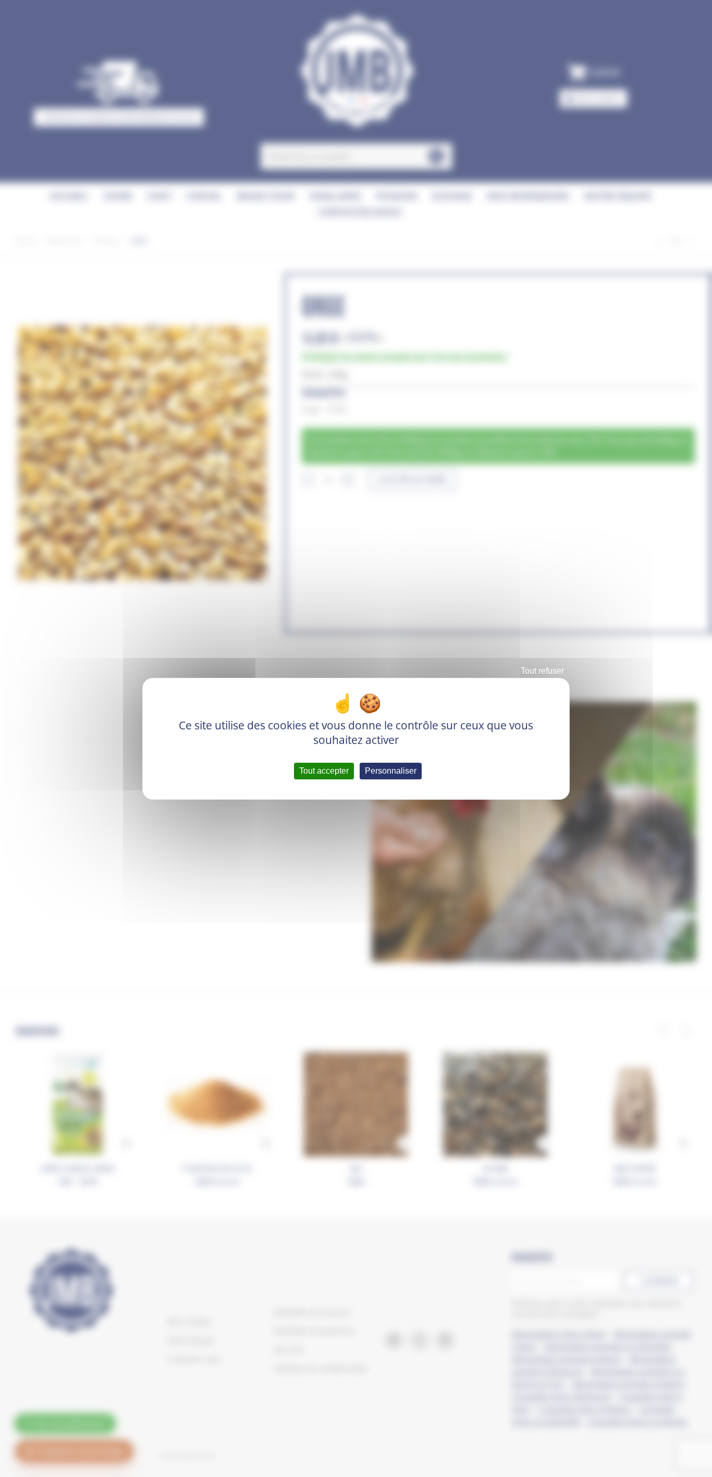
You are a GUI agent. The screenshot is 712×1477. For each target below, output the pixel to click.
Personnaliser (390, 770)
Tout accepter (324, 770)
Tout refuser (542, 670)
